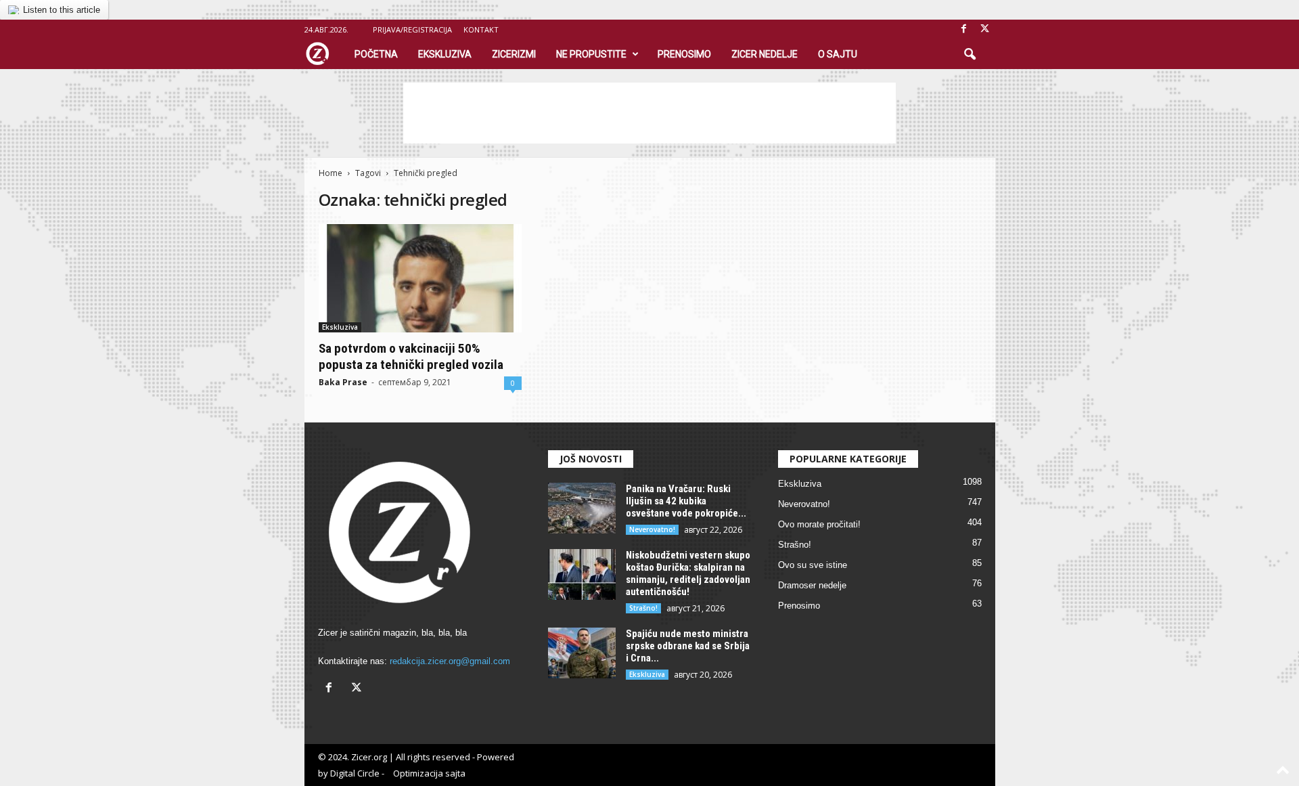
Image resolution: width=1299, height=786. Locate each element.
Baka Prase (343, 382)
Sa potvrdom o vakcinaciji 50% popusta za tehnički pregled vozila (411, 356)
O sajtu (837, 54)
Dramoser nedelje (812, 585)
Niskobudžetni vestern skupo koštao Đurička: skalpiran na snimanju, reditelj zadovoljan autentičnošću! (688, 573)
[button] (969, 55)
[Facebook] (964, 29)
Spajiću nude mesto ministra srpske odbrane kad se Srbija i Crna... (688, 646)
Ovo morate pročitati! (819, 524)
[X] (985, 29)
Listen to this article (61, 10)
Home (330, 173)
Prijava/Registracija (412, 29)
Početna (376, 54)
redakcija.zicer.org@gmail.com (450, 661)
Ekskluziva (445, 54)
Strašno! (643, 608)
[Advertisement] (649, 113)
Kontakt (481, 29)
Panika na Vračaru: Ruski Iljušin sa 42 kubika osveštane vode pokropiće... (686, 501)
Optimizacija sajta (429, 773)
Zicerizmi (514, 54)
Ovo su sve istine (812, 565)
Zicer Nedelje (764, 54)
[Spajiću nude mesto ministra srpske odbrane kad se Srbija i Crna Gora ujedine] (582, 653)
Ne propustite (591, 54)
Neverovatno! (652, 529)
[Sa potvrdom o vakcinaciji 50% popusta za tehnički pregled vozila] (420, 278)
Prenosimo (684, 54)
